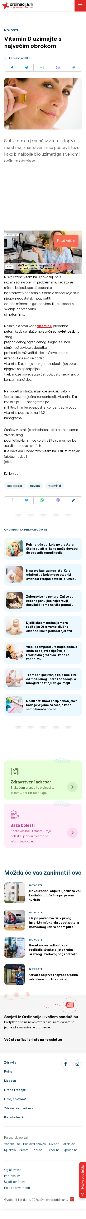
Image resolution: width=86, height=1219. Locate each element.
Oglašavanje (13, 1170)
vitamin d (54, 485)
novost (35, 485)
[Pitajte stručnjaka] (82, 1180)
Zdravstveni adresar (19, 1108)
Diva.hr (54, 1144)
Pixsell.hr (53, 1150)
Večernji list (12, 1144)
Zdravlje (10, 1062)
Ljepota (10, 1080)
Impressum (12, 1176)
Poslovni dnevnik (34, 1144)
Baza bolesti (13, 1117)
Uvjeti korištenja (15, 1181)
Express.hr (69, 1150)
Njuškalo (10, 1150)
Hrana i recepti (15, 1090)
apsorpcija (14, 485)
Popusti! (37, 1150)
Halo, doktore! (15, 1099)
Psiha (8, 1071)
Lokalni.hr (68, 1144)
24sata (24, 1150)
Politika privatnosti (17, 1188)
